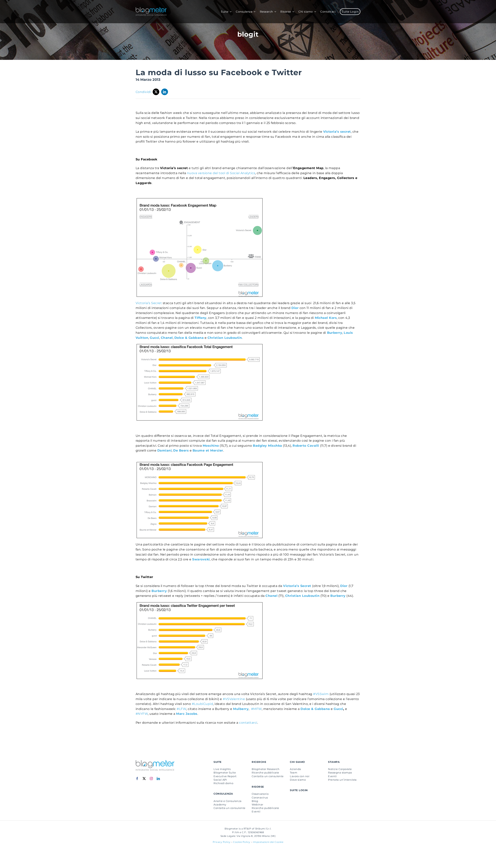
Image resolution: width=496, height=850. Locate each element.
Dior (344, 586)
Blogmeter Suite (225, 772)
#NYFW (142, 714)
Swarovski (201, 559)
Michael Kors (326, 318)
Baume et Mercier (208, 450)
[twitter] (144, 778)
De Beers (181, 450)
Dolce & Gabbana (189, 338)
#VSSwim (321, 694)
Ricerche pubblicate (265, 772)
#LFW (181, 709)
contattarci (248, 722)
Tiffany (200, 318)
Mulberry (241, 709)
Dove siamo (298, 779)
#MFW (256, 709)
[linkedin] (158, 778)
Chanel (167, 338)
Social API (220, 779)
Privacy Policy (222, 842)
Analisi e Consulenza (228, 801)
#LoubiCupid (202, 704)
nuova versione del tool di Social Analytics (221, 173)
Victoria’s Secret (149, 303)
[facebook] (137, 778)
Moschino (211, 445)
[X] (156, 92)
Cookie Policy (241, 842)
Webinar (257, 804)
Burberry (334, 333)
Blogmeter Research (265, 769)
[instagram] (151, 778)
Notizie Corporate (340, 769)
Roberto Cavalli (306, 445)
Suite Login (299, 790)
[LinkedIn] (164, 92)
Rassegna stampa (340, 772)
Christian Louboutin (302, 596)
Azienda (295, 769)
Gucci (154, 338)
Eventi (256, 811)
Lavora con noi (299, 776)
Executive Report (225, 776)
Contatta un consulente (229, 808)
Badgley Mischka (267, 445)
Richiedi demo (223, 783)
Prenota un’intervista (342, 779)
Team (293, 772)
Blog (255, 801)
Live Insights (222, 769)
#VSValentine (234, 699)
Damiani (164, 450)
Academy (220, 804)
